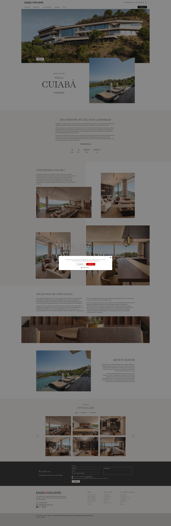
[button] (85, 267)
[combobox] (110, 257)
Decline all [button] (80, 264)
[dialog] (85, 263)
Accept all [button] (90, 264)
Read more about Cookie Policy (93, 260)
